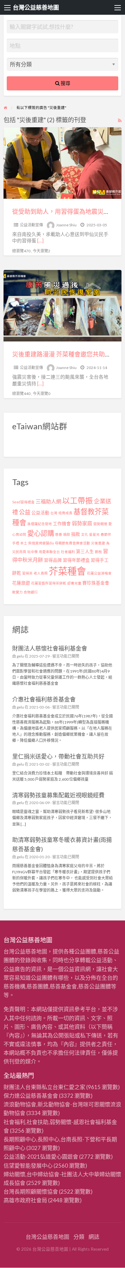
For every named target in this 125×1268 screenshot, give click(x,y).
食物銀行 (31, 592)
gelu (20, 656)
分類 (78, 1236)
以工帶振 (77, 500)
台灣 (53, 513)
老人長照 (41, 573)
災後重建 (98, 543)
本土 (23, 543)
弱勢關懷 (100, 524)
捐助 (66, 534)
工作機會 (62, 523)
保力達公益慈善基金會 (31, 1095)
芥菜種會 (67, 570)
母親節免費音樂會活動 (72, 543)
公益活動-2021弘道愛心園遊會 (41, 1156)
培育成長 (65, 513)
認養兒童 (74, 583)
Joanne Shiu (66, 225)
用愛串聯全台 (49, 552)
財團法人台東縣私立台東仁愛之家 (44, 1087)
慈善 (58, 534)
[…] (40, 240)
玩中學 (32, 552)
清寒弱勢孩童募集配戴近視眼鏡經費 (58, 795)
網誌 (93, 1236)
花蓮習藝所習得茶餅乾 (48, 583)
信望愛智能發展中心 (28, 1165)
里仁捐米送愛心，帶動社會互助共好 (58, 756)
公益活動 (40, 512)
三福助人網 (48, 501)
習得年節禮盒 (76, 560)
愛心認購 (40, 533)
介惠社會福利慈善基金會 (44, 699)
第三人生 (85, 551)
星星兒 (94, 534)
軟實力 (17, 592)
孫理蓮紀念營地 (39, 524)
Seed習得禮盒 (23, 502)
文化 (84, 534)
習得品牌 (53, 560)
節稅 (98, 552)
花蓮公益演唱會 (99, 573)
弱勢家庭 (82, 523)
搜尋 (65, 83)
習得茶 (27, 573)
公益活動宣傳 (31, 225)
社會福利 (68, 552)
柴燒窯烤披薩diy (41, 543)
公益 (24, 512)
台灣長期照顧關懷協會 (31, 1191)
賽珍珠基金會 (95, 582)
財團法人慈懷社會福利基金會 (49, 648)
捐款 (75, 534)
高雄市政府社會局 (25, 1200)
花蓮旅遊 (21, 582)
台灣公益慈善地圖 (36, 7)
